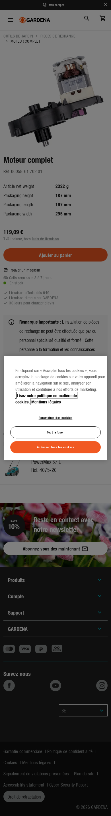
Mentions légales (46, 402)
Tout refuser (55, 432)
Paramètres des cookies (56, 417)
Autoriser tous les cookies (55, 447)
